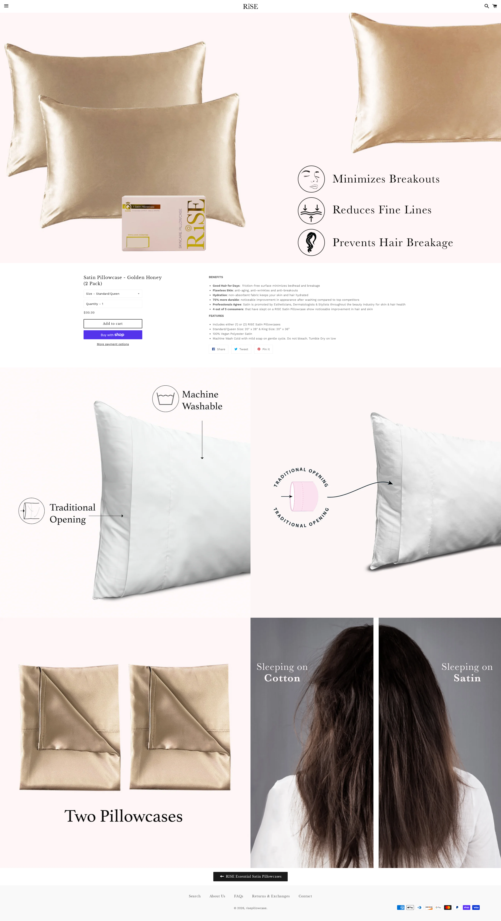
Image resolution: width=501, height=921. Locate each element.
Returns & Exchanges (271, 896)
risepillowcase (256, 908)
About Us (217, 896)
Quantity (92, 304)
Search (195, 896)
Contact (305, 896)
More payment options (113, 344)
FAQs (238, 896)
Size (89, 293)
